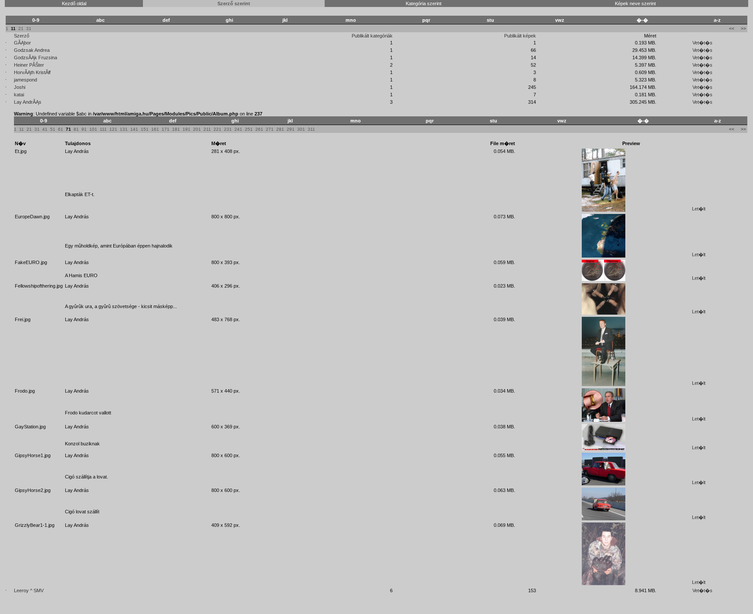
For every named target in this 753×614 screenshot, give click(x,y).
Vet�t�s (702, 42)
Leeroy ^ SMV (29, 590)
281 (280, 129)
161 (155, 129)
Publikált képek (520, 35)
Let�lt (699, 208)
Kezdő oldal (74, 3)
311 (311, 129)
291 (291, 129)
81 (76, 129)
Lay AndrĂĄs (27, 102)
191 (186, 129)
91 (84, 129)
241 (238, 129)
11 (21, 129)
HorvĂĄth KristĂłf (32, 72)
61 (60, 129)
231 (228, 129)
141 (134, 129)
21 (21, 28)
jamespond (25, 79)
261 (259, 129)
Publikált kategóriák (372, 35)
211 (207, 129)
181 (176, 129)
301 (301, 129)
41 (44, 129)
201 (197, 129)
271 (270, 129)
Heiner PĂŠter (29, 65)
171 (166, 129)
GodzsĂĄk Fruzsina (35, 57)
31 (28, 28)
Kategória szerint (423, 3)
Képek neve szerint (635, 3)
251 (249, 129)
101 (93, 129)
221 (217, 129)
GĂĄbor (22, 42)
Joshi (19, 87)
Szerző (21, 35)
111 (103, 129)
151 (145, 129)
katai (19, 94)
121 (113, 129)
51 (52, 129)
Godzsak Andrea (32, 50)
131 (124, 129)
